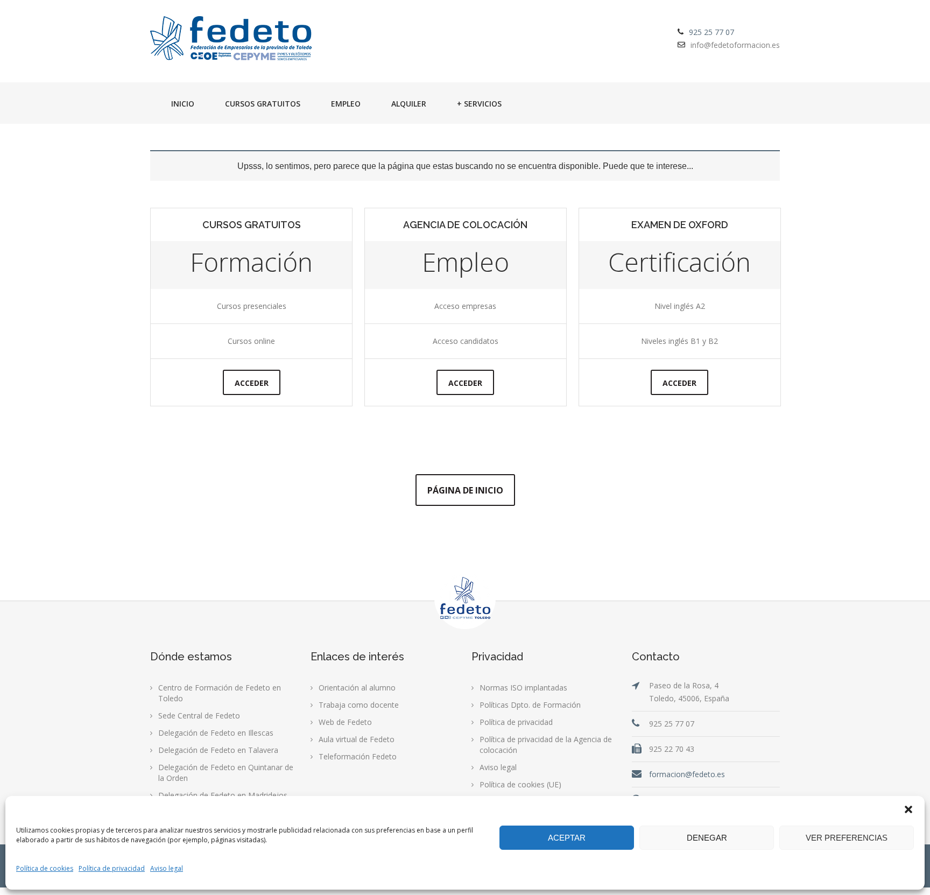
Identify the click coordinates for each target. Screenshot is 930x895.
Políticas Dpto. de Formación (530, 705)
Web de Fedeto (345, 722)
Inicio (182, 103)
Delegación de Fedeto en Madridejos (222, 795)
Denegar (707, 837)
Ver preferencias (846, 837)
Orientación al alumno (357, 687)
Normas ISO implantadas (523, 687)
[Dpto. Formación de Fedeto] (231, 38)
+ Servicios (479, 103)
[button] (908, 809)
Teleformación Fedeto (358, 756)
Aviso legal (166, 868)
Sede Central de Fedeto (199, 715)
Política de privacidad (112, 868)
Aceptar (567, 837)
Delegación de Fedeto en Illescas (215, 733)
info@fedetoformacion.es (735, 45)
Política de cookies (44, 868)
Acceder (252, 383)
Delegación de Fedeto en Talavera (218, 750)
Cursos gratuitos (262, 103)
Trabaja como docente (359, 705)
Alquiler (408, 103)
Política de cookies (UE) (520, 784)
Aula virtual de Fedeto (356, 739)
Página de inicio (465, 490)
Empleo (346, 103)
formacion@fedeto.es (687, 774)
